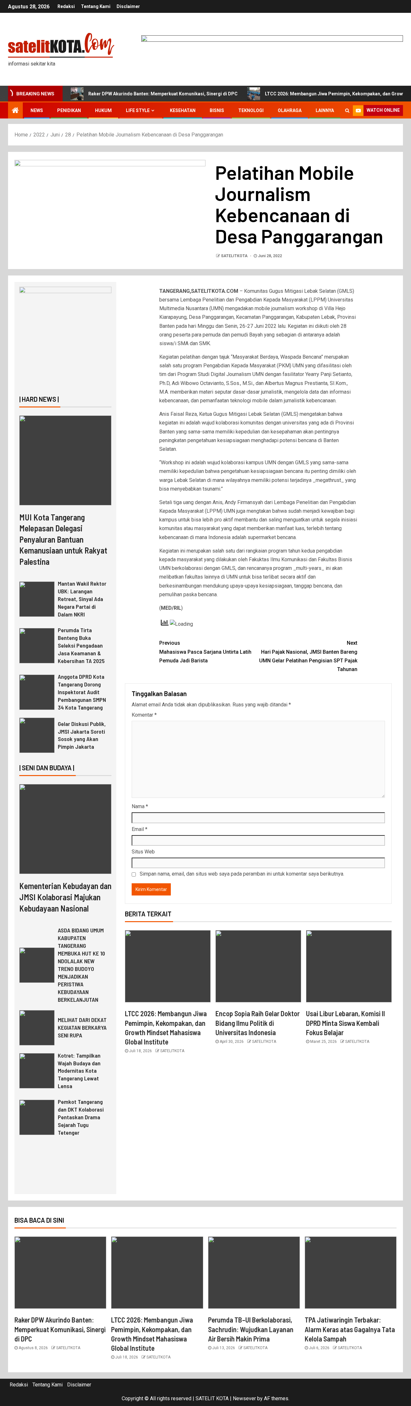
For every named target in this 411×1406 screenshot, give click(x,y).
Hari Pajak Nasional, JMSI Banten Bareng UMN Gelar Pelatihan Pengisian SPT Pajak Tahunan (308, 656)
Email (139, 829)
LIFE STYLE (138, 110)
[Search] (347, 110)
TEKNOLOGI (251, 110)
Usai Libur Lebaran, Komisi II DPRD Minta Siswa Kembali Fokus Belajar (345, 1022)
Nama (140, 806)
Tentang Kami (95, 6)
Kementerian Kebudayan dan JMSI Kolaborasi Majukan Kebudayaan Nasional (65, 897)
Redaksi (66, 6)
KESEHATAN (183, 110)
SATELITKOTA (235, 256)
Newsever (244, 1398)
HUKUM (103, 110)
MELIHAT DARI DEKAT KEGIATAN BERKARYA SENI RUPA (82, 1027)
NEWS (37, 110)
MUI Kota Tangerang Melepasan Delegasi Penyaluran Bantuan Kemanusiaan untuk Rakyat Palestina (63, 539)
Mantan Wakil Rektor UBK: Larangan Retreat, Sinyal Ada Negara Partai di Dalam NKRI (82, 599)
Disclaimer (128, 6)
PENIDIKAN (69, 110)
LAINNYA (325, 110)
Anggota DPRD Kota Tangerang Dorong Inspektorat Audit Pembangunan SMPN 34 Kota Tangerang (82, 692)
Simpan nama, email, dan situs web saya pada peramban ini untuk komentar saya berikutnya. (242, 874)
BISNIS (217, 110)
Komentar (144, 715)
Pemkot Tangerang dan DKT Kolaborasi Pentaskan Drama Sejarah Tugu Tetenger (81, 1117)
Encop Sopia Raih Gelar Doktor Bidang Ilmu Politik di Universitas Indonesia (257, 1022)
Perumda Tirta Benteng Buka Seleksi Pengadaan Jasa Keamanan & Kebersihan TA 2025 (81, 645)
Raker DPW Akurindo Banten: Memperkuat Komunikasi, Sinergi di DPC (163, 93)
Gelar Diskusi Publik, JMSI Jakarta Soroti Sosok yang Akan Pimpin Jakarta (82, 735)
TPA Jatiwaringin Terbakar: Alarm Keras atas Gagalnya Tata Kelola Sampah (350, 1329)
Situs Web (143, 852)
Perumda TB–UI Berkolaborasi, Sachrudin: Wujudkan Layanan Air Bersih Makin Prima (250, 1329)
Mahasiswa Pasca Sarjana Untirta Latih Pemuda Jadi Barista (205, 651)
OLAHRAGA (290, 110)
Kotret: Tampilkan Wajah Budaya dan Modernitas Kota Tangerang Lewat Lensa (79, 1071)
